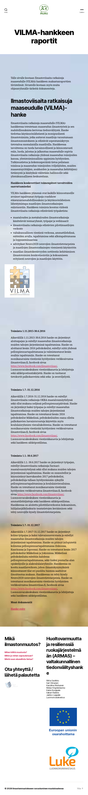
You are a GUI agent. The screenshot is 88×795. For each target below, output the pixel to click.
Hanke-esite (18, 609)
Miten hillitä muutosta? (16, 652)
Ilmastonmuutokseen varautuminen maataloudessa (38, 788)
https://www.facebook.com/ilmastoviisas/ (34, 366)
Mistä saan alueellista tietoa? (19, 659)
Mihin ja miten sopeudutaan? (19, 655)
